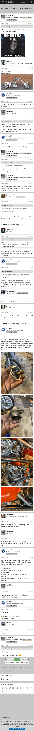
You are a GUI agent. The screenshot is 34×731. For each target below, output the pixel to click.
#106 (31, 159)
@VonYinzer (5, 186)
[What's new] (28, 2)
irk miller (4, 11)
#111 (31, 298)
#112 (31, 313)
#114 (31, 521)
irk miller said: (6, 163)
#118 (31, 609)
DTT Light (5, 679)
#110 (31, 267)
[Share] (28, 23)
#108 (31, 202)
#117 (31, 592)
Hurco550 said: (6, 205)
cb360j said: (5, 27)
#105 (31, 143)
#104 (31, 118)
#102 (31, 68)
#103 (31, 101)
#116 (31, 557)
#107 (31, 183)
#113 (31, 336)
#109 (31, 236)
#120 (31, 645)
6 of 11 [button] (17, 659)
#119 (31, 630)
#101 (31, 23)
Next (23, 659)
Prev (11, 659)
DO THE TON (23, 225)
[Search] (32, 2)
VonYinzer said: (6, 271)
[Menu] (2, 2)
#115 (31, 538)
